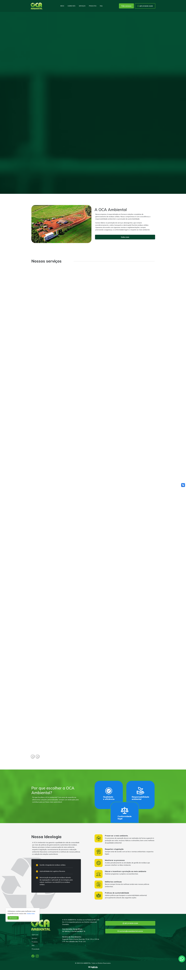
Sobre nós (71, 6)
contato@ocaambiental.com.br (131, 931)
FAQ (101, 6)
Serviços (82, 6)
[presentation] (33, 756)
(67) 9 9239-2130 (146, 6)
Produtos (92, 6)
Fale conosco (126, 6)
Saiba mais (125, 237)
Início (62, 6)
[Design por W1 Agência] (93, 967)
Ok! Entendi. (13, 918)
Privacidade (35, 949)
